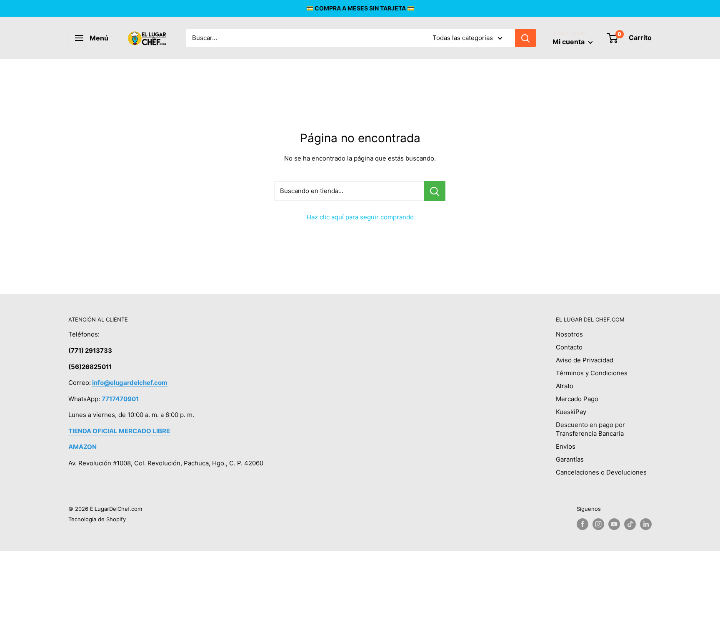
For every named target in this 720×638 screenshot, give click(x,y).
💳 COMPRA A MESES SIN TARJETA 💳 (360, 8)
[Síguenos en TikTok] (630, 524)
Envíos (565, 446)
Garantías (570, 459)
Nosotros (569, 334)
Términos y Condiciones (592, 373)
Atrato (564, 386)
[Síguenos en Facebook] (582, 524)
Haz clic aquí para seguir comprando (360, 217)
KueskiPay (571, 412)
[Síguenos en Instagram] (598, 524)
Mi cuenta (569, 42)
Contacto (569, 347)
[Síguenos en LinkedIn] (646, 524)
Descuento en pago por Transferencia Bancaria (590, 429)
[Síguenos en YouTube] (614, 524)
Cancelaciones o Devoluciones (601, 472)
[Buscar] (525, 38)
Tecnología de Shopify (97, 519)
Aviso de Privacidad (584, 360)
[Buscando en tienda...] (434, 191)
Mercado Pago (577, 399)
